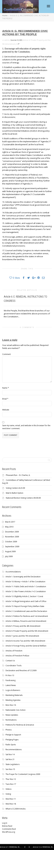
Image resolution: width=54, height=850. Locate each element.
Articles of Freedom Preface (17, 655)
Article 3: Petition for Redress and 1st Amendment (27, 616)
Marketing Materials (14, 695)
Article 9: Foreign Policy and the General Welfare (26, 645)
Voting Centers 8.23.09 (15, 488)
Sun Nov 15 (10, 769)
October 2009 (11, 541)
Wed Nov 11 (11, 799)
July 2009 (9, 556)
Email (4, 399)
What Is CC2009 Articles (16, 808)
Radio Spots (11, 744)
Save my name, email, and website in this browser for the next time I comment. (26, 427)
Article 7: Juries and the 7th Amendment (22, 636)
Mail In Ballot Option (14, 493)
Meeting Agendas (13, 700)
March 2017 (10, 522)
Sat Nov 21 (10, 759)
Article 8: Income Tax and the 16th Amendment (25, 641)
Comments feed (9, 829)
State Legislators (13, 764)
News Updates (12, 715)
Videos (8, 789)
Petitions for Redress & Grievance (20, 725)
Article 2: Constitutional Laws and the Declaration (26, 611)
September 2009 (12, 546)
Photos (9, 729)
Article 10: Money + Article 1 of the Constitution (25, 581)
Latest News (11, 685)
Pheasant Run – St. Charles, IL (18, 475)
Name (4, 388)
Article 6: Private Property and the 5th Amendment (27, 631)
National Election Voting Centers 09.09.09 (23, 498)
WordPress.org (8, 832)
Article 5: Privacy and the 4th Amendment (23, 626)
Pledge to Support (13, 734)
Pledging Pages (12, 739)
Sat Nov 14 (10, 754)
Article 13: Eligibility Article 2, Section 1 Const (24, 596)
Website (5, 409)
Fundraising (10, 680)
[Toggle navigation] (48, 6)
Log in (4, 823)
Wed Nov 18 (11, 804)
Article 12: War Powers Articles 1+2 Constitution (26, 591)
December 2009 (12, 531)
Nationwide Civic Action (16, 710)
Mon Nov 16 (11, 705)
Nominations (11, 720)
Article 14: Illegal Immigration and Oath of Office (26, 601)
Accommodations (13, 571)
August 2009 (10, 551)
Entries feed (7, 826)
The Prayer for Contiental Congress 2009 (23, 774)
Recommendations (14, 749)
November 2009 (12, 536)
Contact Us (10, 660)
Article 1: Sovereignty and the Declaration (23, 576)
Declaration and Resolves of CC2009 (21, 670)
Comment (6, 354)
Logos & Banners (13, 690)
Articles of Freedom (14, 650)
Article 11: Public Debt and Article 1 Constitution (26, 586)
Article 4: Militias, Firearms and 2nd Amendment (26, 621)
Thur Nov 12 (11, 779)
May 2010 (9, 527)
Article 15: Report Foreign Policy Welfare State (25, 606)
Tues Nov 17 (11, 784)
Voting (8, 794)
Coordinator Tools (13, 665)
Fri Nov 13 (10, 675)
